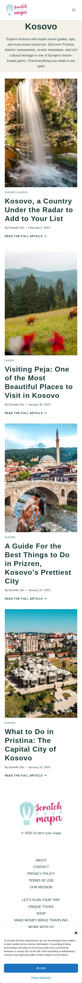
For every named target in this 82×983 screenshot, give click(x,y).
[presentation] (41, 133)
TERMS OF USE (41, 880)
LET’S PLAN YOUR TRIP (41, 900)
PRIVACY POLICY (41, 874)
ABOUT (41, 860)
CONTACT (41, 867)
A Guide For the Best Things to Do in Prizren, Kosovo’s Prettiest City (38, 563)
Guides (23, 192)
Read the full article (26, 236)
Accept (41, 968)
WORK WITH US (41, 927)
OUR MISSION (41, 887)
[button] (76, 933)
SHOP (41, 913)
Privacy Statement (41, 977)
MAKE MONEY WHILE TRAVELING (41, 920)
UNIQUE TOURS (41, 907)
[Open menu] (73, 10)
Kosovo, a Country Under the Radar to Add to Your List (39, 210)
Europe (10, 192)
